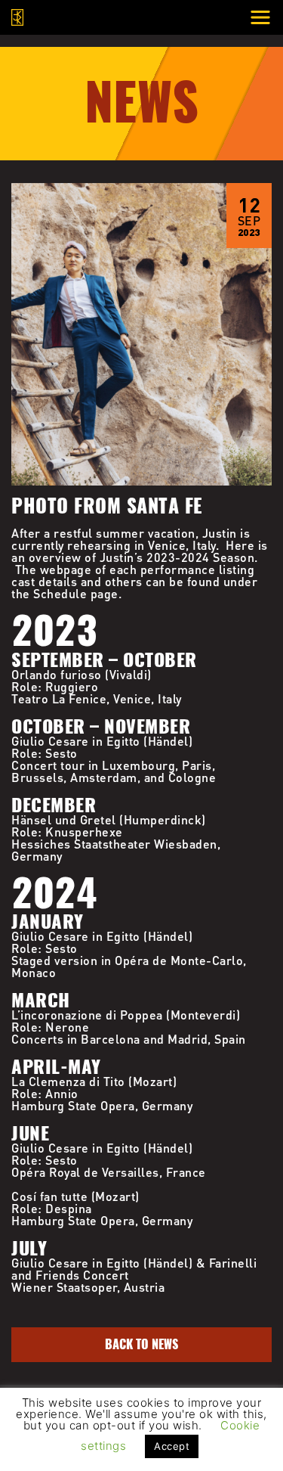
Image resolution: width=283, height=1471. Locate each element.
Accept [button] (171, 1446)
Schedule (60, 593)
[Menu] (260, 17)
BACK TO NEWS (141, 1344)
